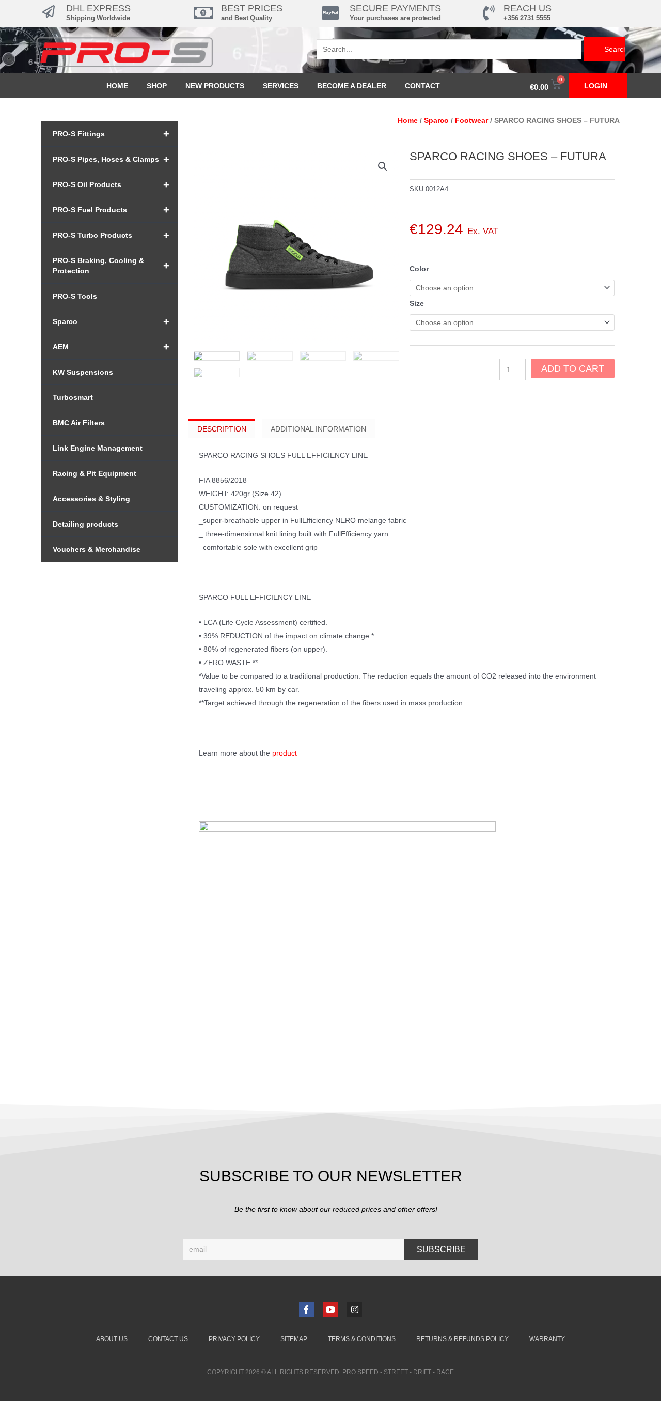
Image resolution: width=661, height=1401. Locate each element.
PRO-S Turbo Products (111, 235)
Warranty (547, 1339)
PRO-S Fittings (111, 134)
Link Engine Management (98, 448)
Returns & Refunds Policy (462, 1339)
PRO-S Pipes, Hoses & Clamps (111, 159)
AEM (111, 346)
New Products (214, 86)
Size (417, 303)
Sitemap (293, 1339)
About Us (112, 1339)
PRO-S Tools (75, 296)
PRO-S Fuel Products (111, 209)
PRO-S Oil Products (111, 184)
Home (117, 86)
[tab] (221, 428)
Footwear (471, 120)
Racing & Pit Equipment (94, 473)
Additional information (318, 429)
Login (595, 86)
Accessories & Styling (91, 499)
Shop (157, 86)
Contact (422, 86)
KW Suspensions (83, 372)
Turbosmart (73, 397)
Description (221, 429)
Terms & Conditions (362, 1339)
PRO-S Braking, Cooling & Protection (111, 265)
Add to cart (572, 368)
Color (419, 269)
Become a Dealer (351, 86)
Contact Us (168, 1339)
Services (280, 86)
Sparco (111, 321)
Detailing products (85, 524)
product (284, 753)
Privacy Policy (234, 1339)
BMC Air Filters (79, 423)
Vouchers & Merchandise (96, 549)
